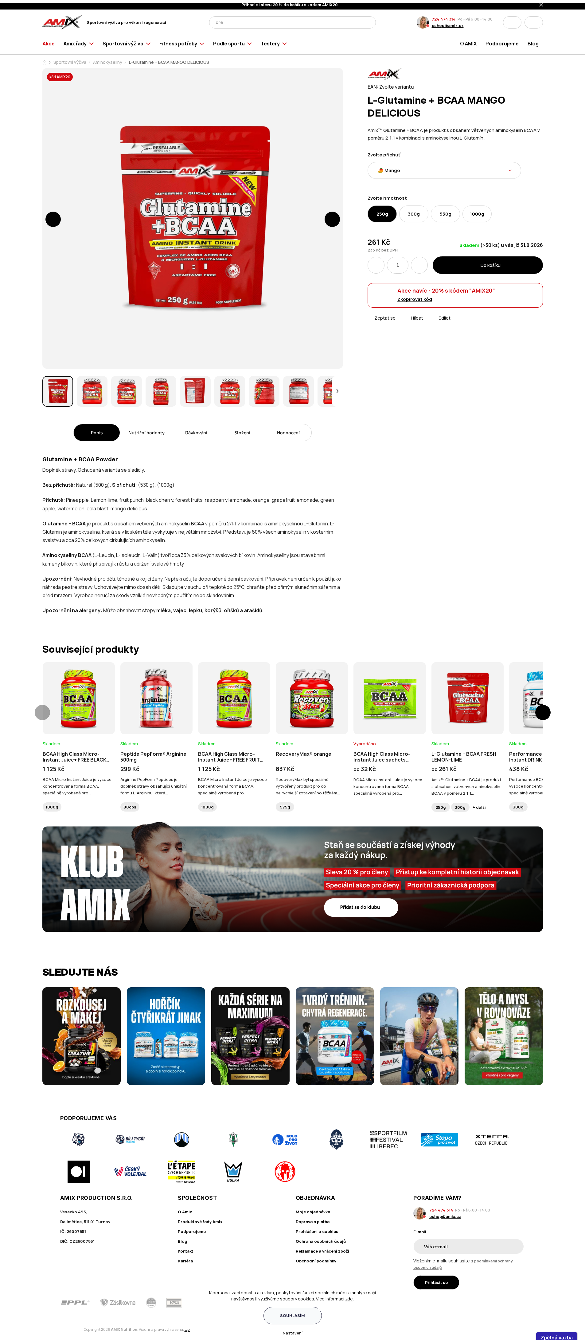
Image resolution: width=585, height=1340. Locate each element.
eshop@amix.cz (448, 22)
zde (349, 1296)
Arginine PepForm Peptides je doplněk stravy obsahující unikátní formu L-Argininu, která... (153, 783)
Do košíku (491, 262)
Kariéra (185, 1258)
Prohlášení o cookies (317, 1228)
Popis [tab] (97, 429)
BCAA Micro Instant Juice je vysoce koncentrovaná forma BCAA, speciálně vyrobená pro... (77, 783)
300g (460, 804)
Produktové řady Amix (200, 1219)
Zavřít (402, 322)
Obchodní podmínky (316, 1258)
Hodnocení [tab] (288, 429)
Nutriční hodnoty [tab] (146, 429)
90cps (129, 804)
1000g (52, 804)
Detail (78, 714)
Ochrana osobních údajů (321, 1238)
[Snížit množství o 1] (376, 262)
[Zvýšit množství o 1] (419, 262)
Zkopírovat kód (414, 296)
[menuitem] (51, 41)
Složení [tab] (242, 429)
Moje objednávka (313, 1209)
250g (440, 804)
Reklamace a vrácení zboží (322, 1248)
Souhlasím (292, 1312)
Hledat (369, 19)
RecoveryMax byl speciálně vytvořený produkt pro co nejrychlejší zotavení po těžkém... (308, 783)
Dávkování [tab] (196, 429)
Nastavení (292, 1330)
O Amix (185, 1209)
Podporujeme (192, 1228)
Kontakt (185, 1248)
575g (285, 804)
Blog (182, 1238)
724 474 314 (444, 16)
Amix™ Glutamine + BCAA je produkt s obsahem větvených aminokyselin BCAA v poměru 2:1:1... (466, 783)
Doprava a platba (313, 1219)
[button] (53, 216)
